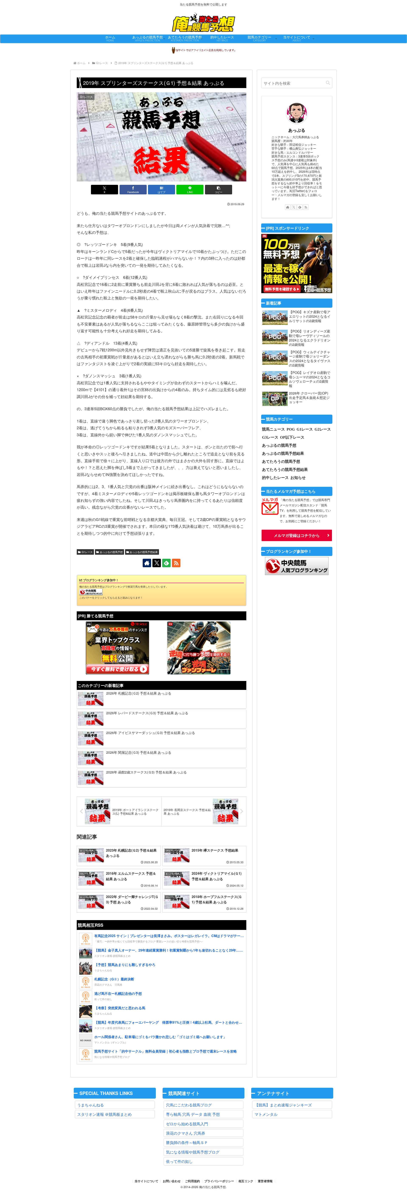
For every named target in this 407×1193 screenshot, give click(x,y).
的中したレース (275, 477)
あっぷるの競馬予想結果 (144, 552)
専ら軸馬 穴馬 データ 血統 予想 (193, 1114)
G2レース (323, 429)
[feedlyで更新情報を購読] (166, 563)
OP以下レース (292, 437)
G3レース (270, 437)
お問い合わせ (172, 1181)
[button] (218, 189)
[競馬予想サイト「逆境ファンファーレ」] (199, 647)
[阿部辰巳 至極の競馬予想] (296, 263)
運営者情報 (265, 1181)
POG (291, 429)
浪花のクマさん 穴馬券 (185, 1133)
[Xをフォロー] (156, 563)
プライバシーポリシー (219, 1181)
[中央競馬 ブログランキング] (91, 591)
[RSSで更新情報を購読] (176, 563)
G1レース (87, 552)
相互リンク (245, 1181)
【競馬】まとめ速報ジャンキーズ (283, 1104)
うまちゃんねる (90, 1104)
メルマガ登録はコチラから (297, 535)
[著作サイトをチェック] (147, 563)
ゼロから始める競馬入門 (187, 1123)
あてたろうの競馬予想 (281, 461)
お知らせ (298, 477)
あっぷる (296, 130)
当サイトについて (146, 1181)
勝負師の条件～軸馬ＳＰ (187, 1142)
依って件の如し (179, 1161)
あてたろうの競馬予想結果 (285, 469)
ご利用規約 (192, 1181)
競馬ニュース (273, 429)
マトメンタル (266, 1114)
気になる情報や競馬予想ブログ (192, 1152)
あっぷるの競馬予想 (111, 552)
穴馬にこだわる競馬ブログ (189, 1104)
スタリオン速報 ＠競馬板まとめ (104, 1114)
